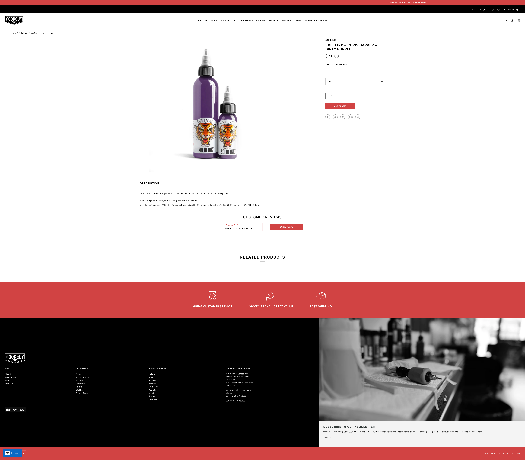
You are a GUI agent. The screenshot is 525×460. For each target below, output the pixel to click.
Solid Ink (330, 40)
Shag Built (153, 399)
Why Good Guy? (82, 377)
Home (13, 33)
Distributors (81, 383)
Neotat (152, 396)
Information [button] (82, 369)
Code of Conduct (83, 393)
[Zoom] (215, 105)
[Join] (518, 437)
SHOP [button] (7, 369)
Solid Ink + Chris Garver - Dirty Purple (36, 33)
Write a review (286, 226)
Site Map (79, 390)
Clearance (9, 383)
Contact (79, 374)
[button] (202, 20)
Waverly (152, 390)
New (7, 380)
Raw (151, 377)
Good (151, 393)
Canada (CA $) (511, 10)
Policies (79, 386)
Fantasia (152, 383)
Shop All (8, 374)
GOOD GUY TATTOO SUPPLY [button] (238, 369)
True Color (153, 386)
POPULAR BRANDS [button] (157, 369)
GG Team (79, 380)
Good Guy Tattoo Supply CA (506, 453)
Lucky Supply (10, 377)
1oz (330, 81)
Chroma (152, 380)
